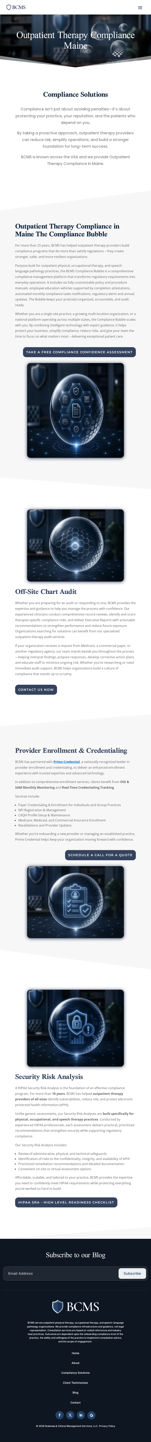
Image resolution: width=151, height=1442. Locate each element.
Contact (75, 1402)
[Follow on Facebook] (59, 1415)
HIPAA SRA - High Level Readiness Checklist (66, 1202)
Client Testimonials (75, 1382)
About (75, 1363)
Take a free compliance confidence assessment (79, 352)
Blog (75, 1392)
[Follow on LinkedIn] (81, 1415)
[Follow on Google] (91, 1415)
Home (75, 1353)
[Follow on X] (70, 1415)
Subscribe (132, 1273)
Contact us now (36, 690)
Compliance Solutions (75, 1372)
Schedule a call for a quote (100, 855)
